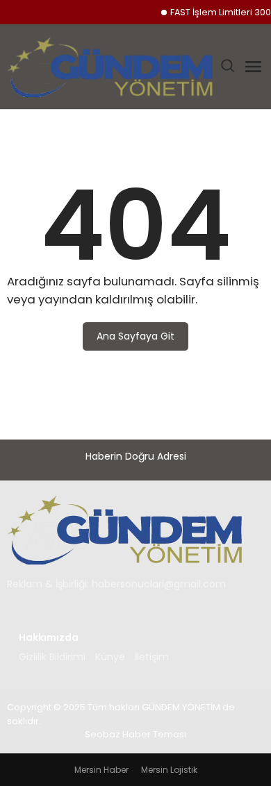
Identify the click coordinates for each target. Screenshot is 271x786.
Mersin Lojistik (169, 770)
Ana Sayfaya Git (135, 336)
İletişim (152, 657)
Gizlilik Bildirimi (52, 657)
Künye (110, 657)
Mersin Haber (101, 770)
